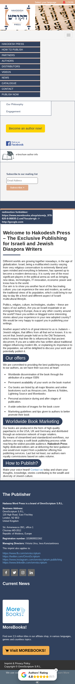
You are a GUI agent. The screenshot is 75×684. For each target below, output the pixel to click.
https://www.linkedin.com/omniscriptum (25, 562)
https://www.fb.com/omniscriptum (22, 553)
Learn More (62, 672)
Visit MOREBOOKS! (28, 650)
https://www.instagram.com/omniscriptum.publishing (32, 559)
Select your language (45, 2)
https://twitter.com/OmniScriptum (21, 556)
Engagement (13, 111)
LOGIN (69, 2)
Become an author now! (25, 128)
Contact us (37, 469)
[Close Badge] (56, 670)
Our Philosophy (14, 104)
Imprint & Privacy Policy (17, 663)
